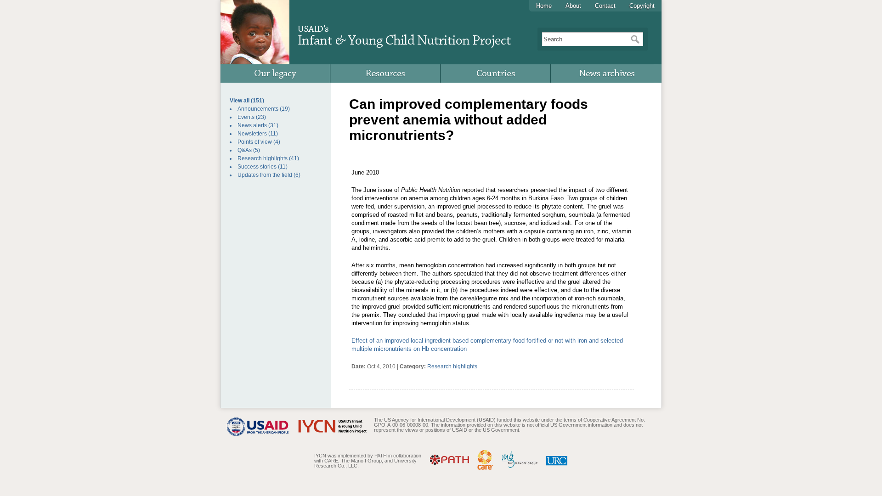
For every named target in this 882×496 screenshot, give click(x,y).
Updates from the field (264, 175)
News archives (606, 73)
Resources (386, 73)
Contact (605, 5)
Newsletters (252, 133)
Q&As (244, 150)
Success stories (257, 166)
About (573, 5)
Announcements (257, 109)
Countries (496, 73)
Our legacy (275, 73)
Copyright (642, 5)
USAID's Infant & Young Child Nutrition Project (404, 32)
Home (544, 5)
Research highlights (262, 158)
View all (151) (247, 100)
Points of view (254, 142)
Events (245, 117)
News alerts (252, 125)
